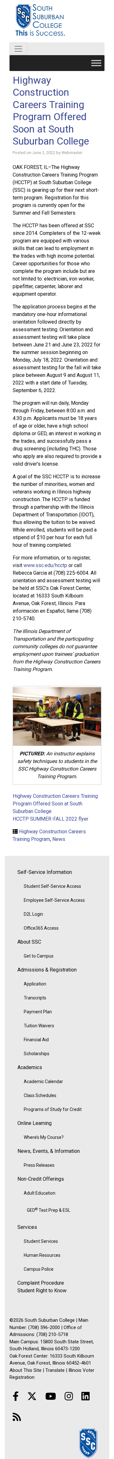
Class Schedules (40, 1095)
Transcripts (35, 997)
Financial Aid (36, 1039)
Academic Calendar (43, 1081)
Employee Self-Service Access (54, 900)
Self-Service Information (44, 872)
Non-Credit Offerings (40, 1179)
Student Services (41, 1241)
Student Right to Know (41, 1291)
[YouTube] (50, 1396)
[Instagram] (68, 1396)
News (58, 839)
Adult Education (39, 1193)
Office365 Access (41, 928)
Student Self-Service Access (52, 886)
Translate (55, 1370)
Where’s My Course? (44, 1137)
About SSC (29, 942)
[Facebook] (16, 1396)
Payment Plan (38, 1011)
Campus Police (39, 1269)
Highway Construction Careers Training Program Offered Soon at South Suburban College (51, 110)
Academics (29, 1067)
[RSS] (17, 1417)
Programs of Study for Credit (53, 1109)
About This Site (25, 1370)
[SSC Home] (88, 1443)
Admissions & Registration (47, 970)
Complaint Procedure (40, 1283)
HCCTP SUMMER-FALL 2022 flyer (50, 819)
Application (35, 983)
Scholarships (36, 1053)
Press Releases (39, 1165)
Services (27, 1227)
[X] (32, 1396)
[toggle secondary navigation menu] (18, 48)
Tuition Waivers (39, 1025)
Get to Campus (39, 956)
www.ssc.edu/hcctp (45, 565)
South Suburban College (57, 21)
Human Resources (42, 1255)
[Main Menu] (96, 63)
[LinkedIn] (85, 1396)
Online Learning (34, 1123)
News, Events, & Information (48, 1151)
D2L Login (33, 914)
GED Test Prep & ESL (48, 1210)
